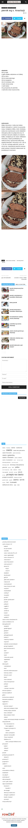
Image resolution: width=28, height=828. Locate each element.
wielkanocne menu (7, 485)
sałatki (4, 763)
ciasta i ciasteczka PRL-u (10, 553)
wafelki (6, 617)
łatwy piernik (13, 302)
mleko (6, 717)
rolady (6, 608)
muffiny (6, 593)
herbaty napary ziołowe (10, 710)
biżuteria (6, 786)
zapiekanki (7, 659)
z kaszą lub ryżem (8, 657)
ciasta (13, 447)
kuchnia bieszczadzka (8, 697)
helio (13, 467)
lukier (5, 677)
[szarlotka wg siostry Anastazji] (5, 325)
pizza (4, 752)
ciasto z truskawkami (7, 460)
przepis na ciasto (14, 474)
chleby (6, 748)
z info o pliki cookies (7, 781)
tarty (5, 655)
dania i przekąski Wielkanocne (13, 741)
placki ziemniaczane (9, 648)
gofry (6, 577)
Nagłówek (5, 701)
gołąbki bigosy (7, 628)
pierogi (15, 472)
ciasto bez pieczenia (19, 450)
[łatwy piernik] (5, 304)
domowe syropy (8, 706)
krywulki (8, 788)
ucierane (6, 615)
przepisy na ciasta (18, 477)
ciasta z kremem (9, 557)
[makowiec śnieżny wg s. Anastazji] (5, 339)
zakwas (6, 750)
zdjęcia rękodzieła (7, 783)
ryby (5, 650)
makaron (15, 469)
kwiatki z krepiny (8, 797)
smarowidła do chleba (8, 770)
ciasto (9, 450)
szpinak (3, 482)
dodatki (6, 573)
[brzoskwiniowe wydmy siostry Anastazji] (5, 318)
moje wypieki (5, 472)
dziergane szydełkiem (9, 795)
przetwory (5, 759)
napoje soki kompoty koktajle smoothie (14, 719)
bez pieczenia (8, 548)
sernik (22, 479)
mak (11, 469)
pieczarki (11, 472)
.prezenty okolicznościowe (9, 542)
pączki (10, 480)
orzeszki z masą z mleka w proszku (20, 278)
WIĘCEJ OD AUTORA (20, 284)
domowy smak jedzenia (17, 465)
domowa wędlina (7, 692)
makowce (7, 582)
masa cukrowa (8, 679)
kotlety (6, 637)
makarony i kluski (8, 639)
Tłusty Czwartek (8, 737)
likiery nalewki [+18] (9, 715)
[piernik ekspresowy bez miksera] (5, 290)
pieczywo (5, 743)
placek (20, 472)
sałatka (16, 479)
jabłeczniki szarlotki (9, 579)
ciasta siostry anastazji (10, 260)
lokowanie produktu (7, 699)
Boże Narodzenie (9, 724)
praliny (6, 604)
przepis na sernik (7, 477)
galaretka (4, 467)
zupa (15, 485)
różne (7, 570)
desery (6, 566)
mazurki (6, 588)
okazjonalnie (6, 721)
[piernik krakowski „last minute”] (5, 346)
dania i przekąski (10, 732)
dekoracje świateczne (9, 792)
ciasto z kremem (8, 457)
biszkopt (8, 447)
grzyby (9, 467)
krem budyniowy (5, 469)
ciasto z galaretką (8, 455)
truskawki (13, 482)
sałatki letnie (7, 766)
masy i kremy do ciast (9, 586)
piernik (3, 262)
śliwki (18, 485)
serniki (6, 610)
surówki (6, 653)
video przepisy (6, 779)
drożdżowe (7, 575)
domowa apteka (6, 690)
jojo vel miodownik (6, 277)
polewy (6, 684)
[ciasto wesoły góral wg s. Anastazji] (5, 332)
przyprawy (5, 761)
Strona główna (4, 5)
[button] (26, 2)
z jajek (6, 686)
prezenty (6, 799)
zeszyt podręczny (6, 801)
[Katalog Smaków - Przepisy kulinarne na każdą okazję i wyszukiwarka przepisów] (14, 810)
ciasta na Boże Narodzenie (9, 619)
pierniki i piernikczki (12, 7)
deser (15, 460)
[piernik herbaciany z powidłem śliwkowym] (5, 311)
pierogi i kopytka (8, 646)
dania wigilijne (9, 726)
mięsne (6, 641)
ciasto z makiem (18, 457)
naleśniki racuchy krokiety (10, 644)
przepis (3, 474)
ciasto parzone (8, 564)
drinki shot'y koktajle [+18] (11, 708)
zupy (5, 661)
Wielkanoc (7, 739)
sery (3, 768)
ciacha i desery (12, 5)
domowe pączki (15, 462)
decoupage (7, 790)
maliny (19, 469)
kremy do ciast (8, 675)
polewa (6, 601)
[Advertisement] (14, 54)
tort (7, 482)
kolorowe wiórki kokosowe (11, 670)
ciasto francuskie (7, 453)
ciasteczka (19, 447)
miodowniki (7, 590)
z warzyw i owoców (9, 688)
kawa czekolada (8, 712)
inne (5, 668)
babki (6, 546)
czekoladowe (7, 666)
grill (3, 695)
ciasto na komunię (16, 453)
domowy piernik (20, 260)
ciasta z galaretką (9, 555)
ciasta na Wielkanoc (8, 621)
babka (3, 447)
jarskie (6, 633)
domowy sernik (5, 464)
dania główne (6, 624)
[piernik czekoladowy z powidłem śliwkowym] (5, 297)
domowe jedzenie (6, 462)
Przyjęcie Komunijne (10, 728)
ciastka (3, 450)
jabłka (17, 467)
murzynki (6, 595)
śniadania (5, 772)
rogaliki (6, 606)
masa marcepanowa (9, 681)
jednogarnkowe (8, 635)
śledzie (6, 757)
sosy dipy (5, 775)
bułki (5, 746)
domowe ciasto (20, 460)
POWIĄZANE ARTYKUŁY (8, 284)
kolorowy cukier (8, 672)
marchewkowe (8, 584)
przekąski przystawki (8, 755)
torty (5, 613)
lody (7, 568)
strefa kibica (5, 777)
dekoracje (5, 664)
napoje (5, 704)
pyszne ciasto (5, 480)
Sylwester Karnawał (9, 735)
